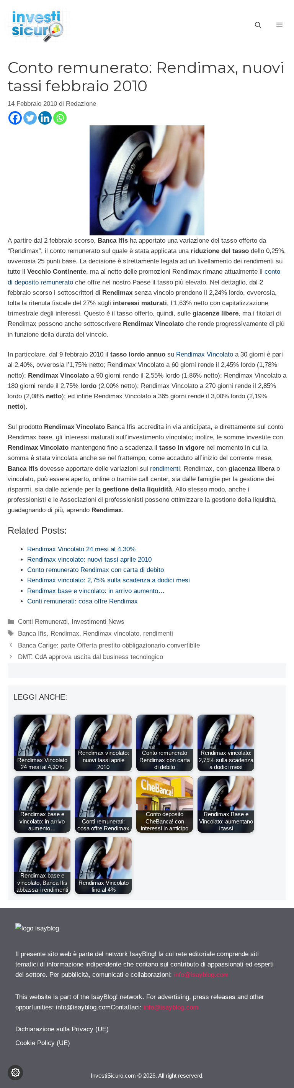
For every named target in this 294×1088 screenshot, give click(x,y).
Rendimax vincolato (111, 633)
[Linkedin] (45, 118)
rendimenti (165, 468)
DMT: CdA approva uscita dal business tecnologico (90, 657)
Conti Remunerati (43, 621)
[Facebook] (15, 118)
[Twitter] (30, 118)
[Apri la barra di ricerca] (258, 25)
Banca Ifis (32, 633)
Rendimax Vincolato (204, 354)
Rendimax (65, 633)
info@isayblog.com (201, 974)
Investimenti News (98, 621)
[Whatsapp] (60, 118)
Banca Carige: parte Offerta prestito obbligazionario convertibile (109, 645)
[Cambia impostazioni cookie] (15, 1072)
